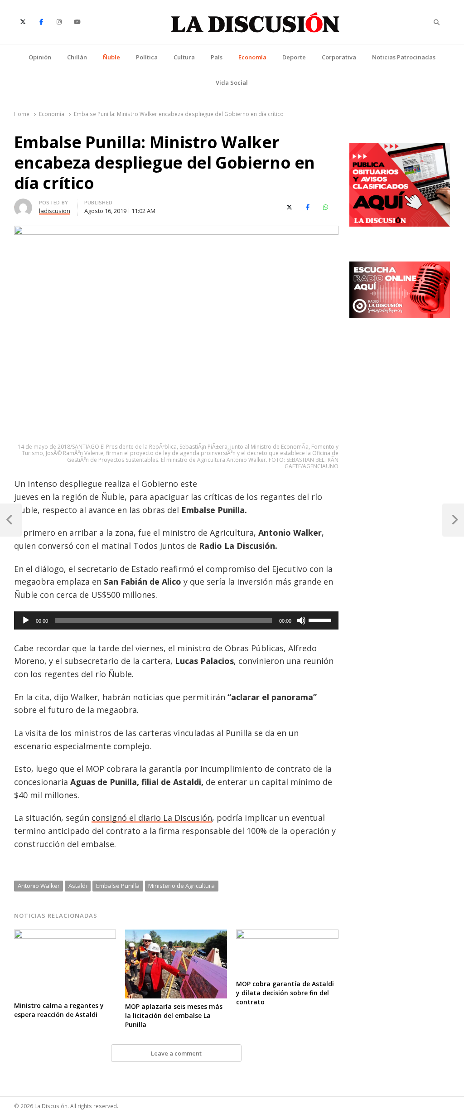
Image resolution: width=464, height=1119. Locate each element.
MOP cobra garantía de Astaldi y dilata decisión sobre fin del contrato (285, 992)
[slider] (321, 619)
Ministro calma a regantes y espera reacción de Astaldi (59, 1010)
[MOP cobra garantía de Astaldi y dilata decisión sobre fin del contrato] (287, 935)
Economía (252, 57)
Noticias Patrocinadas (403, 57)
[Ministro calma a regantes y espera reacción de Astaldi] (65, 935)
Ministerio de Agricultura (181, 886)
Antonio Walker (39, 886)
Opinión (40, 57)
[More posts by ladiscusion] (23, 204)
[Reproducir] (25, 620)
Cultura (184, 57)
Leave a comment (176, 1053)
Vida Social (232, 82)
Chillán (77, 57)
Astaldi (77, 886)
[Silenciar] (301, 620)
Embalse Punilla (118, 886)
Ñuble (111, 57)
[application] (176, 620)
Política (147, 57)
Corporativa (339, 57)
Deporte (294, 57)
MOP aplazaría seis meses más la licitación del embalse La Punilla (173, 1015)
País (216, 57)
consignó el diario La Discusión (152, 817)
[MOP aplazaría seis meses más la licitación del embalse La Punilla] (176, 935)
